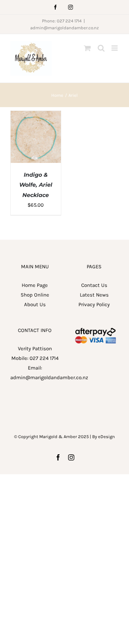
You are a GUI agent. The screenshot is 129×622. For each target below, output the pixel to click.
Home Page (35, 285)
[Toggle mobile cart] (87, 48)
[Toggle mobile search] (101, 48)
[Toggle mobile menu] (115, 48)
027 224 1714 (44, 358)
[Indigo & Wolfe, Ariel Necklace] (36, 116)
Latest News (94, 295)
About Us (35, 304)
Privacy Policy (94, 304)
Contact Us (94, 285)
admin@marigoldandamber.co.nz (64, 27)
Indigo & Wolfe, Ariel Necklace (35, 185)
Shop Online (35, 295)
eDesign (106, 436)
